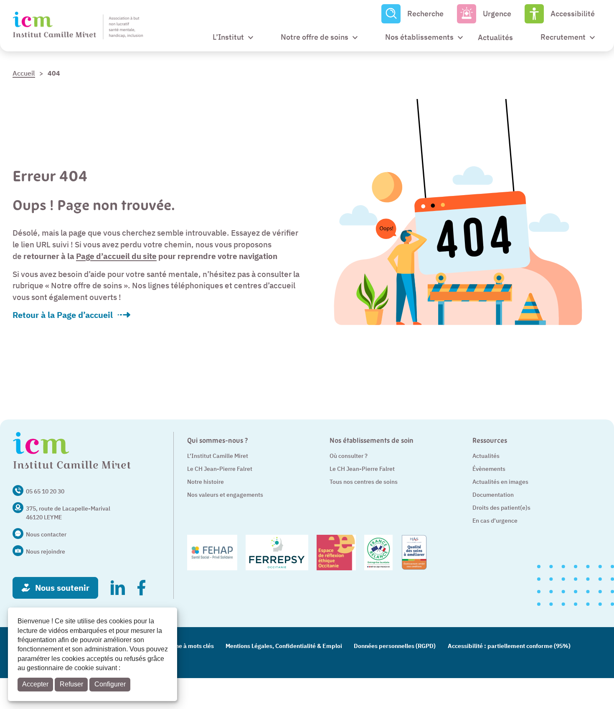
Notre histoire (205, 481)
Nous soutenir (62, 587)
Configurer (110, 684)
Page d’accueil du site (116, 256)
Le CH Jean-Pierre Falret (219, 469)
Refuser (71, 684)
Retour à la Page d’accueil (63, 315)
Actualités (486, 456)
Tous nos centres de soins (364, 481)
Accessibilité (573, 13)
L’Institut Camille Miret (217, 456)
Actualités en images (500, 481)
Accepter (35, 684)
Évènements (488, 469)
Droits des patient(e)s (501, 507)
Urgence (497, 13)
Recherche (425, 13)
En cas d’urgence (495, 520)
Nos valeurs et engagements (225, 494)
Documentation (493, 494)
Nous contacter (46, 534)
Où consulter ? (349, 456)
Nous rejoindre (45, 551)
